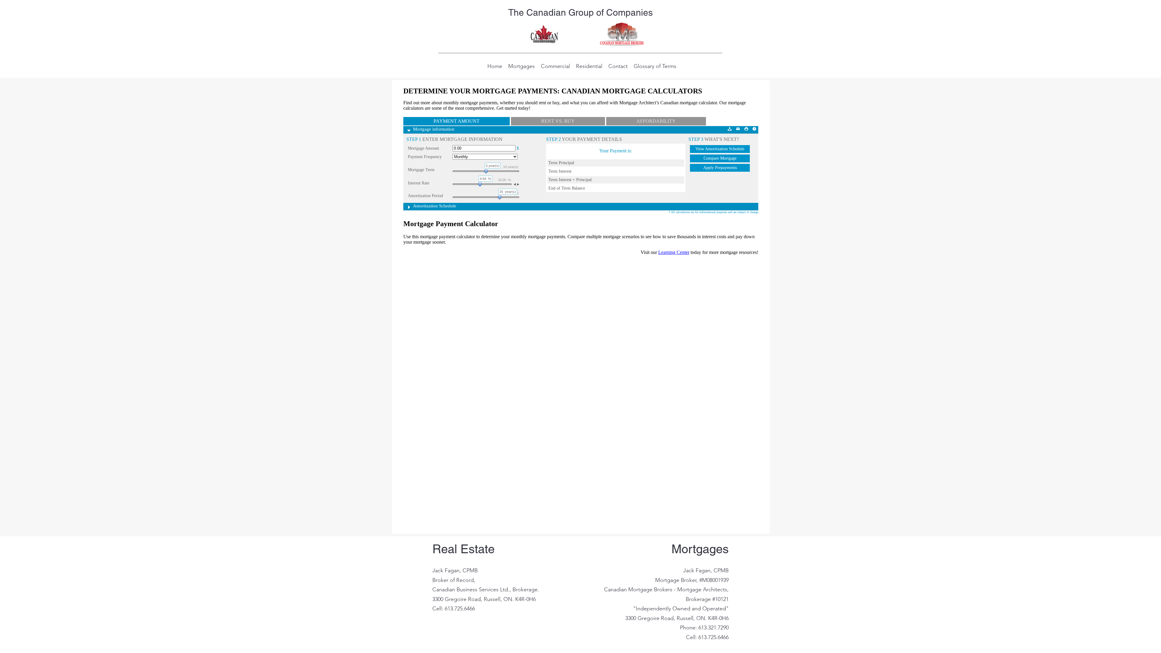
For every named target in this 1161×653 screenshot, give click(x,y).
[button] (521, 65)
